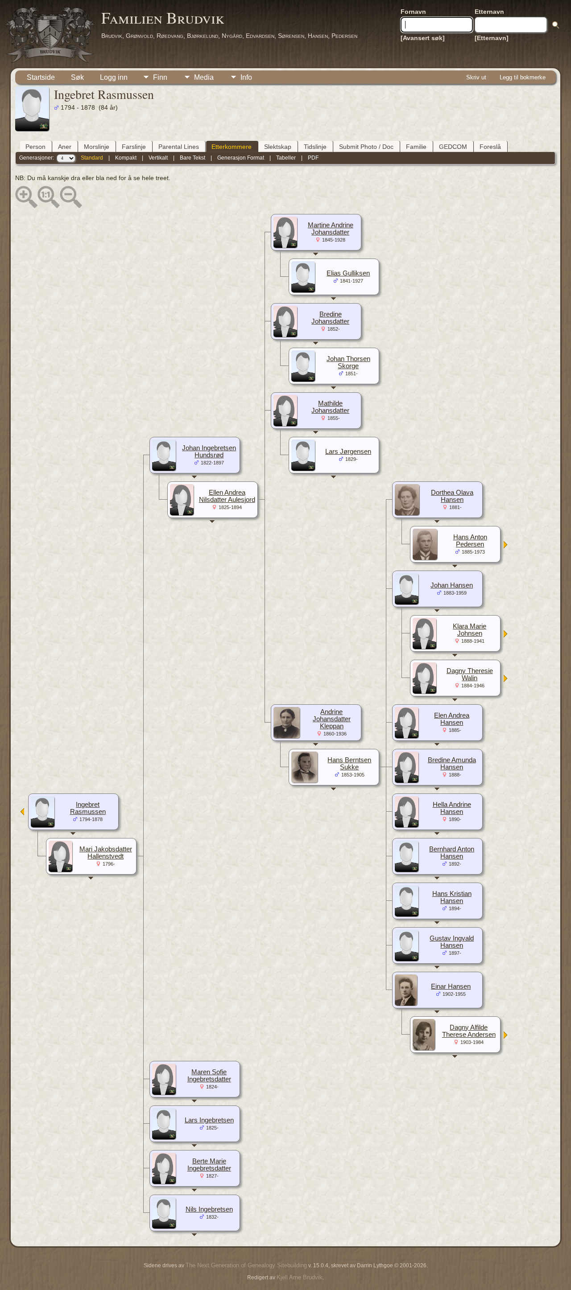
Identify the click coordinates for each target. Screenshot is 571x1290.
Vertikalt (158, 158)
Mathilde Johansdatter (330, 407)
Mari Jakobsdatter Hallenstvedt (105, 853)
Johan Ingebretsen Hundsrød (209, 451)
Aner (64, 146)
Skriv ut (476, 77)
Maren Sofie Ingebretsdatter (209, 1075)
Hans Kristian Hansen (452, 897)
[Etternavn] (492, 37)
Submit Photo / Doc (366, 146)
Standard (92, 158)
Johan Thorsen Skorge (348, 362)
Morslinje (96, 146)
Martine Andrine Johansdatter (330, 229)
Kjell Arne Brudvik (300, 1277)
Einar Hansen (451, 986)
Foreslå (490, 146)
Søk (77, 77)
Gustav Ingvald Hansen (452, 942)
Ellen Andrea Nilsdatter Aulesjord (227, 496)
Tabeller (286, 158)
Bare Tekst (192, 158)
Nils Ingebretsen (209, 1209)
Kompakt (126, 158)
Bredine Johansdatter (330, 318)
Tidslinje (315, 146)
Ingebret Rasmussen (88, 808)
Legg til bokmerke (523, 77)
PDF (313, 158)
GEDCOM (453, 146)
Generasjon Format (240, 158)
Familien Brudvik (162, 17)
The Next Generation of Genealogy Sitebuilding (246, 1265)
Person (35, 146)
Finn (160, 77)
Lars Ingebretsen (209, 1120)
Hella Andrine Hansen (452, 808)
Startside (41, 77)
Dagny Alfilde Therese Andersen (469, 1031)
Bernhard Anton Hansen (451, 853)
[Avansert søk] (423, 37)
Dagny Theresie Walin (470, 674)
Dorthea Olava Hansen (452, 496)
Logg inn (114, 77)
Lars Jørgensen (348, 451)
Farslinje (134, 146)
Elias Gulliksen (348, 273)
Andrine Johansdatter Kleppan (332, 719)
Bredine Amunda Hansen (452, 763)
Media (204, 77)
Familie (416, 146)
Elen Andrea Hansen (451, 719)
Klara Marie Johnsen (469, 630)
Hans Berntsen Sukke (349, 763)
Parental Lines (178, 146)
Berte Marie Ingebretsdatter (209, 1165)
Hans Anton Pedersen (470, 541)
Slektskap (277, 146)
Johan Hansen (451, 585)
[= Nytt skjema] (506, 545)
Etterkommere (231, 146)
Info (246, 77)
